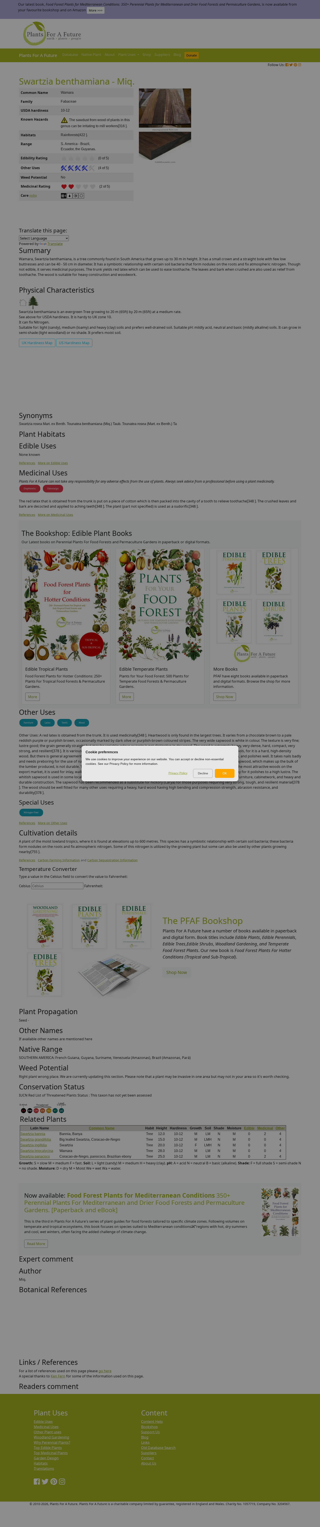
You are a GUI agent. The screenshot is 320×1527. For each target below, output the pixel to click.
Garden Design (46, 1458)
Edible (249, 1128)
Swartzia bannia (32, 1134)
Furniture (28, 722)
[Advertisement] (279, 162)
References (27, 463)
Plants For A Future (38, 55)
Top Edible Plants (48, 1447)
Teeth (64, 722)
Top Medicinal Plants (51, 1452)
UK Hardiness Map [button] (37, 342)
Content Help (152, 1421)
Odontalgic (53, 488)
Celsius (24, 886)
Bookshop (149, 1426)
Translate (55, 243)
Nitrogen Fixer (31, 812)
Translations (44, 1468)
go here (105, 1371)
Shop (147, 54)
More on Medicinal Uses (55, 515)
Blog (177, 54)
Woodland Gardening (51, 1437)
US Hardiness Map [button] (74, 342)
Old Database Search (158, 1447)
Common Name (102, 1128)
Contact (147, 1458)
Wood (82, 722)
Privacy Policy (177, 773)
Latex (47, 722)
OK (224, 773)
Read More (36, 1243)
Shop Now (224, 696)
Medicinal (265, 1128)
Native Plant (91, 54)
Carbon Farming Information (59, 860)
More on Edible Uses (53, 463)
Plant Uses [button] (127, 54)
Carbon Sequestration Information (112, 860)
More (32, 696)
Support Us (150, 1432)
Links (145, 1442)
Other (280, 1128)
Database (70, 54)
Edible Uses (43, 1421)
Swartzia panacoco (35, 1156)
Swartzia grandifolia (35, 1139)
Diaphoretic (30, 488)
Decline (203, 773)
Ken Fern (58, 1376)
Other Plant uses (47, 1432)
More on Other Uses (52, 823)
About (110, 54)
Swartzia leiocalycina (36, 1151)
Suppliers (162, 54)
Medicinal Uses (46, 1426)
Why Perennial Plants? (52, 1442)
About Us (148, 1463)
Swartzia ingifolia (33, 1145)
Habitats (41, 1463)
